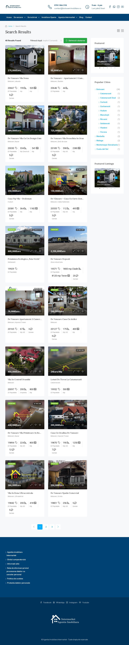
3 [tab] (108, 69)
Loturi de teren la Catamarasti (66, 379)
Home (10, 26)
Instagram (73, 603)
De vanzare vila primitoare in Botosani (27, 433)
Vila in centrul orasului (19, 379)
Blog (81, 17)
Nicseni (103, 119)
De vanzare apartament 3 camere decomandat (31, 319)
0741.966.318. (60, 5)
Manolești (104, 115)
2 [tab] (105, 69)
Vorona (103, 132)
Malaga (99, 140)
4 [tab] (112, 69)
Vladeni (103, 128)
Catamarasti (105, 93)
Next (116, 57)
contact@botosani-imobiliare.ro (67, 8)
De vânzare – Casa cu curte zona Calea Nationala (75, 198)
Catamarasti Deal (108, 98)
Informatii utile (13, 564)
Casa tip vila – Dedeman (19, 198)
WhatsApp (60, 603)
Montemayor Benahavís (107, 145)
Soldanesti (105, 123)
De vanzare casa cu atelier (64, 319)
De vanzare (18, 17)
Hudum (103, 111)
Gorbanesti (105, 106)
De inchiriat (32, 17)
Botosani (100, 89)
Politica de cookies (15, 579)
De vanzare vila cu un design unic (25, 138)
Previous (98, 57)
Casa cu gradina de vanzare (64, 433)
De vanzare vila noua (18, 78)
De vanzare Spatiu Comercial (65, 493)
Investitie (80, 109)
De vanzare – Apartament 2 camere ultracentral (74, 78)
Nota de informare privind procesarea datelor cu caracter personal (18, 571)
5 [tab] (116, 69)
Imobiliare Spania (49, 17)
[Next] (58, 526)
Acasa (9, 17)
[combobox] (52, 40)
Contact (88, 17)
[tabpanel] (107, 57)
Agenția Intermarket (66, 17)
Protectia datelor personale (18, 583)
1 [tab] (101, 69)
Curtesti (103, 102)
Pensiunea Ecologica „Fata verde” (24, 259)
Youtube (85, 603)
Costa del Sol (102, 149)
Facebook (47, 603)
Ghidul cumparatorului (16, 560)
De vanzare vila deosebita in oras (67, 138)
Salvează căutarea (76, 40)
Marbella (100, 136)
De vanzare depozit (60, 259)
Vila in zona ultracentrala (20, 493)
